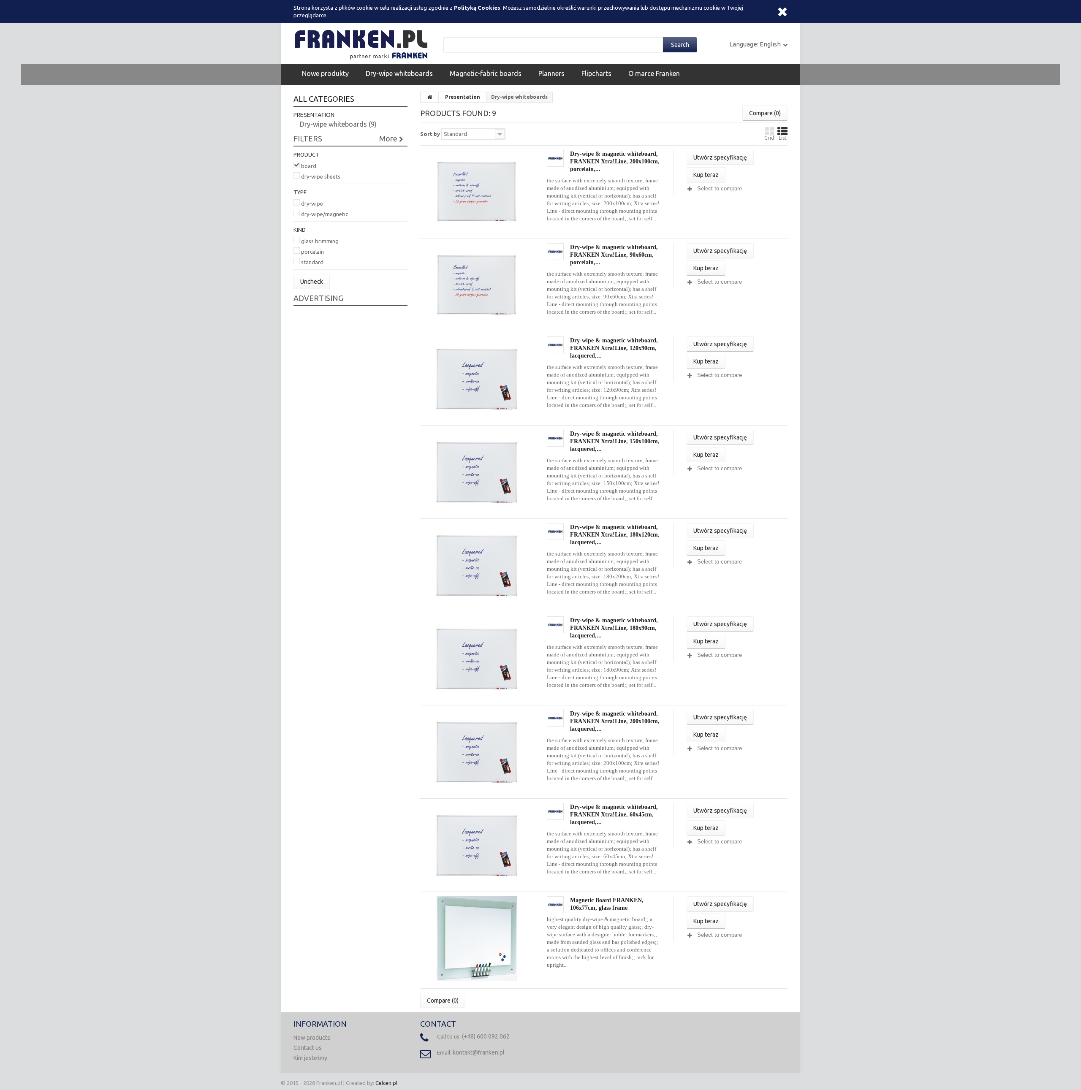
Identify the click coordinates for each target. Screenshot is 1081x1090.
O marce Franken (654, 73)
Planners (551, 73)
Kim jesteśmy (310, 1058)
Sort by (430, 134)
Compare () (765, 113)
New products (311, 1037)
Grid (769, 138)
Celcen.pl (386, 1083)
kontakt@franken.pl (479, 1052)
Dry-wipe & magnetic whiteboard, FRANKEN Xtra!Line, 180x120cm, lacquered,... (615, 534)
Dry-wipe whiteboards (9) (338, 124)
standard (312, 262)
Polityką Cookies (477, 8)
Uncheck (311, 281)
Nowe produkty (325, 73)
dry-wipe (312, 203)
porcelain (312, 252)
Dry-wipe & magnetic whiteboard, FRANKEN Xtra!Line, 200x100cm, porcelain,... (615, 161)
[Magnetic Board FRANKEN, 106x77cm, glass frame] (477, 938)
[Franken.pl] (363, 43)
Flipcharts (596, 73)
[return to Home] (430, 97)
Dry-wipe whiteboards (399, 73)
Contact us (307, 1047)
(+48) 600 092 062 (486, 1036)
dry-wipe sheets (320, 176)
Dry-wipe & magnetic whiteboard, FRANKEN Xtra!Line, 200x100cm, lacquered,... (615, 721)
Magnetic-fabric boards (485, 73)
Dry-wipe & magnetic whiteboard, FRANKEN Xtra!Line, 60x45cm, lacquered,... (614, 814)
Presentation (462, 97)
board (308, 166)
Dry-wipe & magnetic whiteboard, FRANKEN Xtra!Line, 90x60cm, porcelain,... (614, 255)
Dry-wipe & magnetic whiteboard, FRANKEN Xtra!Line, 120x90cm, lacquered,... (614, 348)
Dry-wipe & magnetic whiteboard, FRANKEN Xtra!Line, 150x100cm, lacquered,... (615, 441)
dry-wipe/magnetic (324, 214)
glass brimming (320, 241)
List (783, 138)
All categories (323, 99)
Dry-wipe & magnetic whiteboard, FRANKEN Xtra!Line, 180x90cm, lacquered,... (614, 628)
